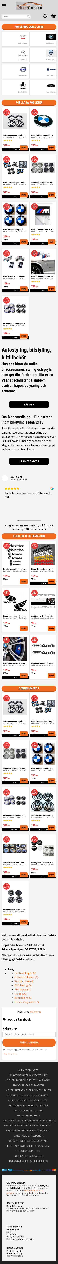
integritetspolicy (9, 1054)
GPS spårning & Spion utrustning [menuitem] (28, 1130)
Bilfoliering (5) (23, 985)
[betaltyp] (29, 1170)
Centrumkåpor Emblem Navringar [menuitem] (28, 1080)
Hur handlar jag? (14, 1253)
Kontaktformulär (14, 1206)
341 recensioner (36, 529)
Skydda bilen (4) (24, 981)
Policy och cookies (15, 1236)
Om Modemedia (14, 1251)
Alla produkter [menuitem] (28, 1070)
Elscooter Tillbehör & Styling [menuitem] (28, 1105)
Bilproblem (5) (23, 998)
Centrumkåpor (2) (25, 973)
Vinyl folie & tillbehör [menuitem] (28, 1135)
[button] (47, 16)
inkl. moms (35, 1011)
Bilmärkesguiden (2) (27, 1002)
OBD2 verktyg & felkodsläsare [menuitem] (28, 1140)
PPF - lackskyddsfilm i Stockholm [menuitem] (28, 1145)
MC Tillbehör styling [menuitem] (28, 1110)
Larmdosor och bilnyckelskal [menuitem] (28, 1100)
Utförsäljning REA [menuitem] (28, 1150)
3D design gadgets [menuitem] (28, 1115)
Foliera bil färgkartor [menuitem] (28, 1155)
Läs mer (29, 404)
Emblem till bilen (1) (26, 977)
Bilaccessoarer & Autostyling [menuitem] (28, 1075)
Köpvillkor (11, 1234)
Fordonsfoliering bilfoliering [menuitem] (28, 1160)
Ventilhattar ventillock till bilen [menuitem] (28, 1090)
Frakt (8, 1231)
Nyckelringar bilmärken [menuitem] (28, 1085)
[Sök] (28, 16)
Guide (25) (21, 994)
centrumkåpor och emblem (24, 1191)
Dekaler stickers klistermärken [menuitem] (28, 1095)
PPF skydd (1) (22, 989)
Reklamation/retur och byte (19, 1239)
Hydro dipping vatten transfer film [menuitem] (28, 1125)
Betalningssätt (13, 1229)
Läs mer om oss (29, 461)
